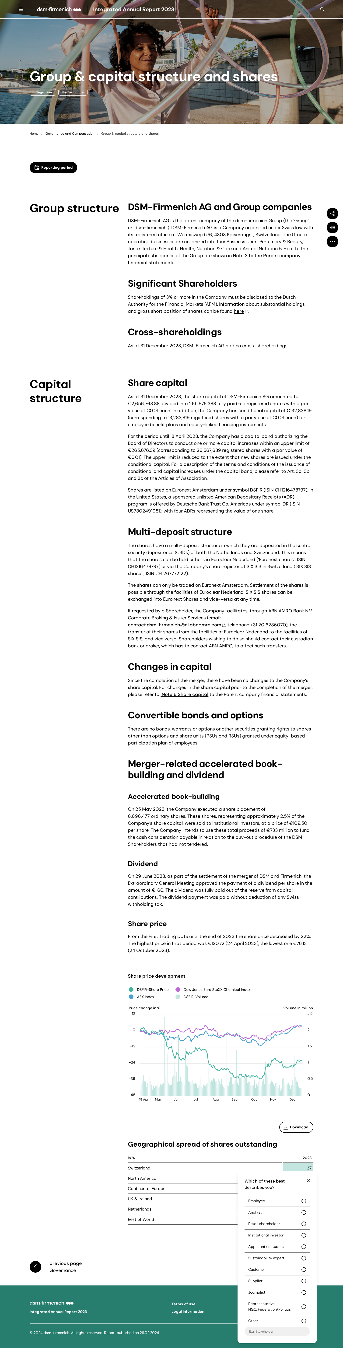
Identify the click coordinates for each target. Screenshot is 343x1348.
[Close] (308, 1180)
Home (34, 133)
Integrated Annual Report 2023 (58, 1311)
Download (299, 1127)
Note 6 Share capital (184, 694)
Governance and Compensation (70, 133)
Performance (73, 92)
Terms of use (184, 1304)
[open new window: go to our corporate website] (62, 9)
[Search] (322, 9)
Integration (43, 92)
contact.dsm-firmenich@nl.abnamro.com (174, 625)
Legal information (188, 1311)
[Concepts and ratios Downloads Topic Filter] (332, 241)
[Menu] (20, 9)
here (239, 311)
